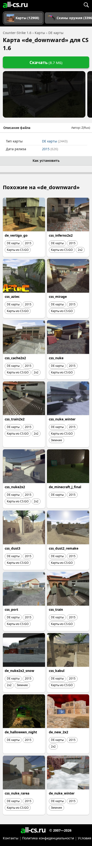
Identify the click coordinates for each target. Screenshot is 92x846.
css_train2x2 (15, 419)
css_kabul (56, 670)
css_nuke (56, 358)
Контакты (10, 838)
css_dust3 (12, 548)
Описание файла (16, 128)
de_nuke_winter (62, 793)
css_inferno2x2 (61, 235)
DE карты (54, 141)
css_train (56, 609)
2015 (50, 149)
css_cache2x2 (15, 358)
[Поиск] (86, 4)
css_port (11, 609)
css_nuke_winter (62, 419)
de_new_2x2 (58, 732)
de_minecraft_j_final (65, 487)
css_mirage (58, 296)
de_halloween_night (21, 732)
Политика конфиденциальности (48, 838)
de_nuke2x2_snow (19, 670)
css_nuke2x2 (15, 487)
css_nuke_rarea (17, 793)
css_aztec (12, 296)
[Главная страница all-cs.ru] (15, 5)
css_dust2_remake (63, 548)
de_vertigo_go (16, 235)
